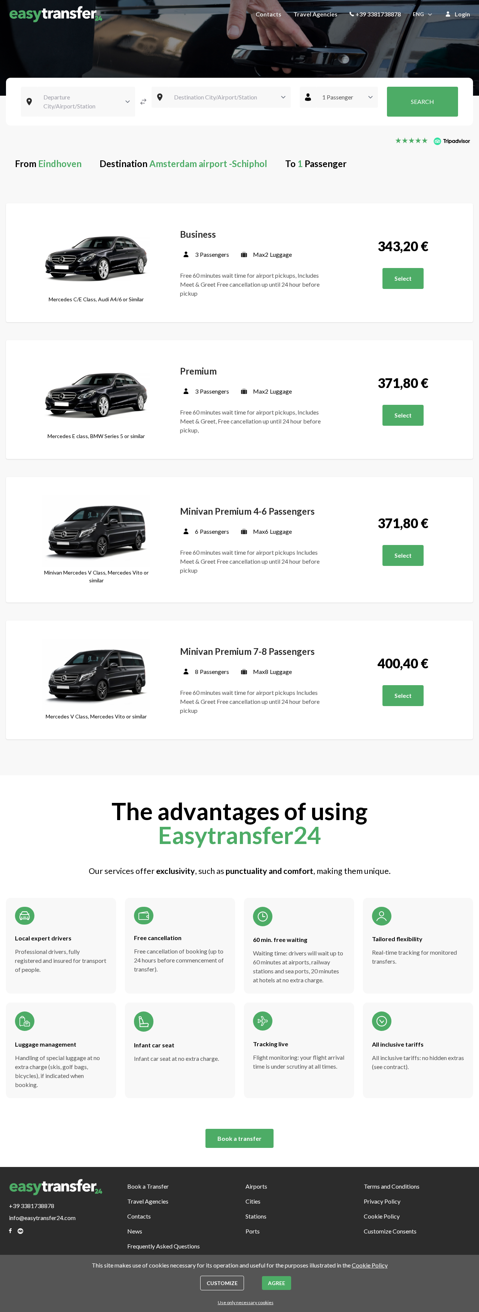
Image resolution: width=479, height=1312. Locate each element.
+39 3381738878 (378, 14)
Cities (252, 1201)
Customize (222, 1283)
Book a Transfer (148, 1186)
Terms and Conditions (391, 1186)
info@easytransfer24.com (42, 1217)
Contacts (268, 14)
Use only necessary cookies (246, 1302)
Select (403, 278)
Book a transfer (239, 1138)
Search (422, 101)
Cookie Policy (382, 1216)
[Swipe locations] (143, 102)
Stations (255, 1216)
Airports (256, 1186)
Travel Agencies (315, 14)
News (134, 1231)
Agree (276, 1283)
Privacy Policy (382, 1201)
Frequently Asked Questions (163, 1246)
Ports (252, 1231)
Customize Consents (390, 1231)
